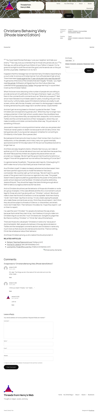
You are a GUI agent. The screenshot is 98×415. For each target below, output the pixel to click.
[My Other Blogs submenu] (75, 3)
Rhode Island (88, 38)
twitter (69, 39)
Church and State (82, 31)
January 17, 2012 (13, 267)
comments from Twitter (24, 85)
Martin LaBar (12, 269)
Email (5, 348)
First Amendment (72, 32)
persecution (81, 38)
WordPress (91, 410)
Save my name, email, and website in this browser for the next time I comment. (23, 363)
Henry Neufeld (15, 298)
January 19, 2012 (15, 296)
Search (69, 16)
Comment (6, 321)
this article (12, 83)
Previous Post (7, 47)
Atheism (70, 31)
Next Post (92, 47)
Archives (68, 58)
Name (5, 341)
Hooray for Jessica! (14, 244)
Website (6, 355)
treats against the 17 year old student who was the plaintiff (38, 78)
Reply (10, 277)
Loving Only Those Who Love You (19, 247)
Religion (78, 32)
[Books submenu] (93, 3)
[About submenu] (84, 3)
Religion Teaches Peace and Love (19, 242)
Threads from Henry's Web (26, 6)
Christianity (75, 31)
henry (61, 38)
